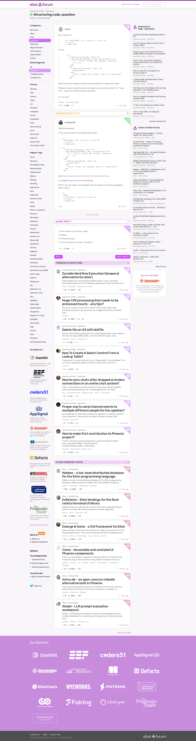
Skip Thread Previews (41, 577)
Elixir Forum (154, 127)
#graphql (33, 300)
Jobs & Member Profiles (141, 137)
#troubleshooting (43, 18)
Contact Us (35, 735)
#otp (32, 202)
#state (103, 536)
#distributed (83, 486)
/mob (32, 123)
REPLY (58, 257)
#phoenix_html (36, 293)
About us (35, 539)
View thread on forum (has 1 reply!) (74, 231)
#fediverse (74, 592)
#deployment (35, 172)
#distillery (34, 319)
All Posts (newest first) (40, 567)
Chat (32, 37)
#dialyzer (33, 251)
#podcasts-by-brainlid (39, 270)
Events (33, 58)
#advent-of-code (37, 315)
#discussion (35, 233)
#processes (34, 323)
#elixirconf (34, 221)
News (64, 469)
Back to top (123, 633)
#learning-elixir (87, 393)
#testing (33, 184)
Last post (122, 249)
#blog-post (34, 282)
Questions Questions (156, 121)
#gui (90, 536)
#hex (32, 334)
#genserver (34, 187)
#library (65, 486)
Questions (50, 11)
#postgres (34, 217)
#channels (74, 420)
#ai (87, 622)
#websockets (35, 308)
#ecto (32, 157)
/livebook (33, 108)
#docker (33, 255)
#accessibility (102, 563)
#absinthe (34, 195)
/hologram (34, 112)
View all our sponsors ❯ (39, 525)
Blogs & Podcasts (139, 165)
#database (73, 486)
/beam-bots (35, 142)
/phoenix (65, 316)
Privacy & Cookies (66, 738)
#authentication (36, 259)
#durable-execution (84, 286)
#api (32, 327)
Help (45, 735)
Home (63, 242)
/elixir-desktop (35, 127)
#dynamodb (105, 393)
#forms (33, 331)
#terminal (79, 513)
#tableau (65, 565)
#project (83, 592)
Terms (53, 738)
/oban (64, 286)
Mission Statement (40, 542)
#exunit (33, 229)
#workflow (72, 286)
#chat (97, 393)
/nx (31, 104)
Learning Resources (140, 157)
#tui (85, 513)
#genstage (34, 304)
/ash (32, 93)
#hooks (93, 563)
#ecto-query (35, 274)
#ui (79, 563)
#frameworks (82, 536)
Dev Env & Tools (154, 229)
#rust (71, 513)
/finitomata (34, 134)
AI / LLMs (152, 238)
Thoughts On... (36, 78)
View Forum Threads (130, 4)
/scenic (33, 115)
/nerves (65, 536)
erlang (64, 235)
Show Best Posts (38, 560)
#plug (32, 206)
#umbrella (34, 263)
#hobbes (93, 486)
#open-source (87, 449)
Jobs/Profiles (35, 55)
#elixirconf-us (35, 289)
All (31, 67)
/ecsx (32, 130)
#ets (64, 393)
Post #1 (123, 206)
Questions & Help (37, 11)
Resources (34, 44)
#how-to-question (37, 210)
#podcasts (34, 244)
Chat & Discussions (140, 229)
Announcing (73, 469)
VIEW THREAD (123, 257)
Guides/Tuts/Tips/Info (157, 203)
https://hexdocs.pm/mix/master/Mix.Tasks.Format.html (85, 176)
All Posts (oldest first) (40, 563)
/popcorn (33, 138)
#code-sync (35, 236)
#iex (31, 297)
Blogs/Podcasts (36, 48)
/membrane (34, 119)
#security (34, 338)
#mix (32, 191)
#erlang (33, 18)
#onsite (33, 248)
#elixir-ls (33, 278)
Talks (151, 157)
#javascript (34, 240)
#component (114, 563)
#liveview (85, 563)
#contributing (75, 449)
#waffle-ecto (83, 339)
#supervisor (34, 312)
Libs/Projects (35, 51)
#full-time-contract (38, 267)
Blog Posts (151, 165)
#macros (33, 214)
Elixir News (34, 30)
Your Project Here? (37, 145)
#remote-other (36, 199)
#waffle (73, 339)
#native (96, 536)
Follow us (38, 586)
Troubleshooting (36, 74)
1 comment (64, 97)
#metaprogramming (38, 342)
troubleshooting (68, 239)
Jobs (153, 137)
